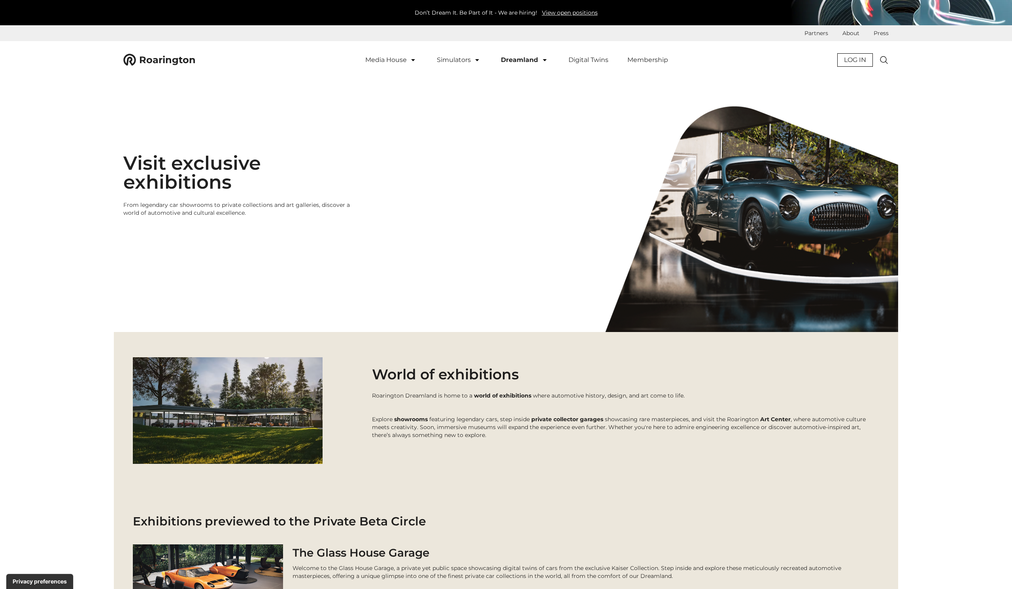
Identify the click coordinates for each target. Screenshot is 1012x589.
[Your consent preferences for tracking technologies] (39, 581)
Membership (647, 60)
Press (881, 33)
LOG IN (855, 60)
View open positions (570, 12)
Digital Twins (588, 60)
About (850, 33)
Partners (816, 33)
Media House (386, 60)
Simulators (454, 60)
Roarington (167, 60)
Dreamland (520, 60)
